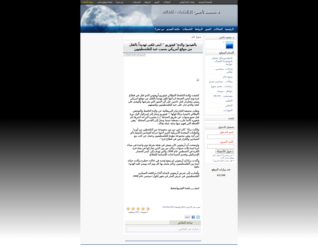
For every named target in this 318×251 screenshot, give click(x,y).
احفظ (187, 217)
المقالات (218, 29)
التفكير (229, 105)
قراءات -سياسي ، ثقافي (223, 70)
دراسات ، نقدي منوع (222, 86)
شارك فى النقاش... (187, 229)
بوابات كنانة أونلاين (187, 2)
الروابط (199, 29)
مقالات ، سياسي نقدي (221, 81)
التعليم (229, 100)
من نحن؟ (159, 29)
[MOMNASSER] (229, 48)
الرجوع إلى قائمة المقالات (134, 55)
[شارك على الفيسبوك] (193, 217)
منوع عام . (195, 36)
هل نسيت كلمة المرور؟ (222, 160)
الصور (208, 29)
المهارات (228, 110)
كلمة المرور (227, 141)
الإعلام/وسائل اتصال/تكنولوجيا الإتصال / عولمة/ (222, 61)
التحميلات (187, 29)
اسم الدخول (226, 132)
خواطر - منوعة (225, 91)
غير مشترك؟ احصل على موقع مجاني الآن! (223, 156)
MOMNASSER (168, 207)
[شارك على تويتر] (198, 217)
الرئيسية (229, 29)
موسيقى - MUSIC (223, 95)
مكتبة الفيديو (173, 29)
